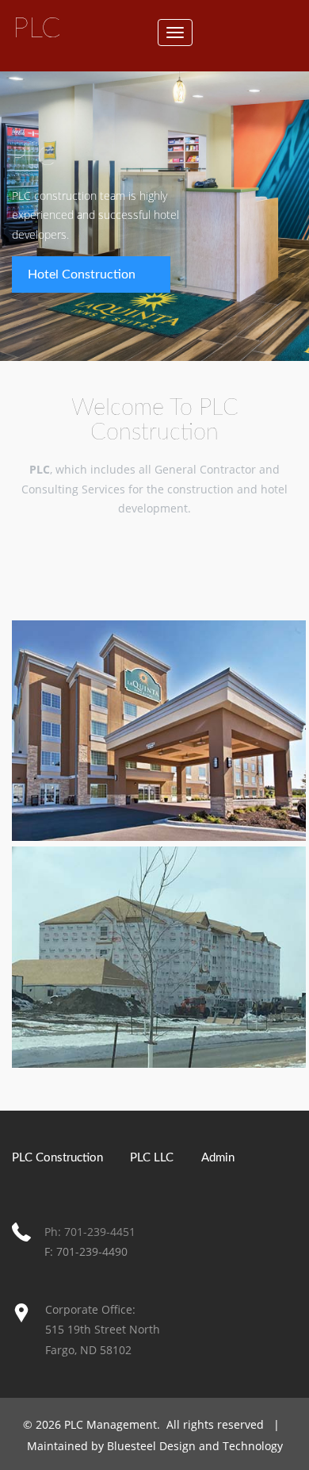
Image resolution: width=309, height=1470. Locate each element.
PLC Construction (57, 1158)
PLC (37, 28)
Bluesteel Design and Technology (195, 1445)
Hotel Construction (81, 274)
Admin (218, 1158)
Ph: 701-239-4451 (89, 1231)
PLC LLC (152, 1158)
